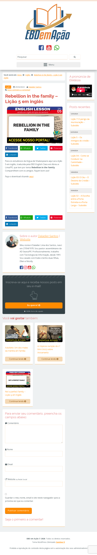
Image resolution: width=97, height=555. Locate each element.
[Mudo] (87, 94)
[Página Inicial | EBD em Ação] (48, 22)
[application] (80, 91)
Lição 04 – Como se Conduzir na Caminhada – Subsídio (80, 160)
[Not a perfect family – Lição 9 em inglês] (17, 379)
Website (25, 239)
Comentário (13, 423)
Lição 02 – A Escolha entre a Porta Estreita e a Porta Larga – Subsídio (80, 200)
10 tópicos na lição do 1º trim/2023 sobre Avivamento (48, 349)
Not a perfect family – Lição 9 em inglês (15, 393)
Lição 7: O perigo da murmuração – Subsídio (80, 122)
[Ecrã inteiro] (90, 94)
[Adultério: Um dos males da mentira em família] (17, 333)
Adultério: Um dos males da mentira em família (16, 349)
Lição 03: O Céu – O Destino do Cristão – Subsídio (80, 180)
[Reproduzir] (72, 94)
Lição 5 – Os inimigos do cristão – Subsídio (80, 140)
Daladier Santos (34, 87)
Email (10, 464)
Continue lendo (16, 359)
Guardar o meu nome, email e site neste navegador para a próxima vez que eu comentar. (32, 499)
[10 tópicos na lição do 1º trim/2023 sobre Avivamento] (50, 333)
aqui (31, 176)
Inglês (8, 87)
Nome (9, 449)
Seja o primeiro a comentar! (18, 90)
